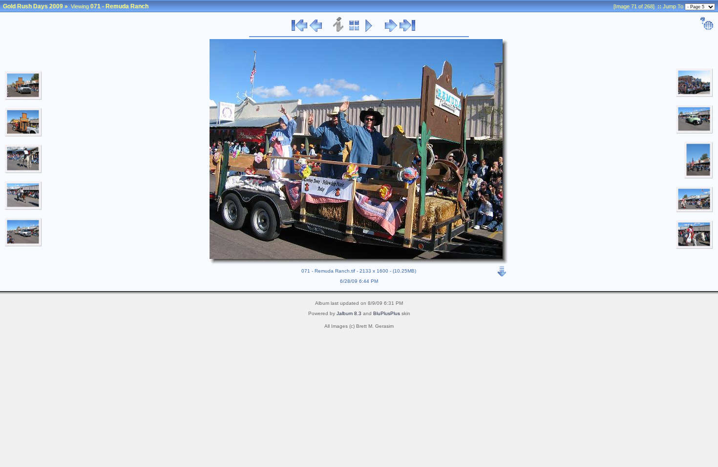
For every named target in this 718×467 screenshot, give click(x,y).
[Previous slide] (315, 30)
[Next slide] (391, 30)
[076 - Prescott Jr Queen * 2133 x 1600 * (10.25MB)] (694, 247)
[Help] (706, 28)
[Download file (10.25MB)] (502, 269)
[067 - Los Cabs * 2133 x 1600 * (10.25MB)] (23, 135)
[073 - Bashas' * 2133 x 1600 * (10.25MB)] (694, 132)
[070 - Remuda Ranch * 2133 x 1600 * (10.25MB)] (23, 245)
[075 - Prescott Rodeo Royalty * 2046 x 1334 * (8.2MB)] (694, 210)
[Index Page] (354, 30)
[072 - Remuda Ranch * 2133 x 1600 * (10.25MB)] (694, 95)
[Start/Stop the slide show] (369, 30)
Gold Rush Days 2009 (33, 6)
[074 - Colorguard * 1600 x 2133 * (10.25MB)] (698, 177)
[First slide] (299, 30)
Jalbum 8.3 (349, 313)
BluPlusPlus (386, 313)
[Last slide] (407, 30)
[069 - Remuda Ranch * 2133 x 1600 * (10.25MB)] (23, 208)
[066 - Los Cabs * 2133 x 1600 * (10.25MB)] (23, 98)
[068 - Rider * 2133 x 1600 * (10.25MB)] (23, 171)
